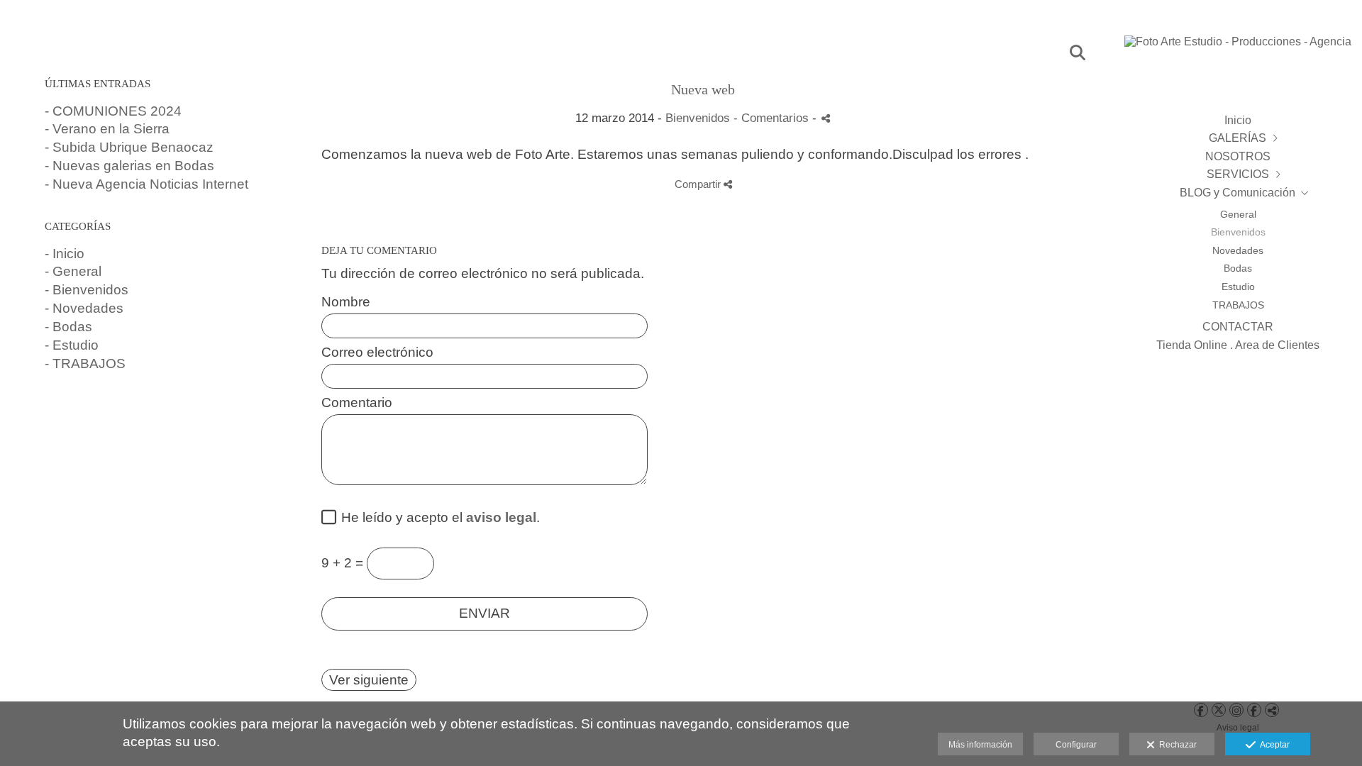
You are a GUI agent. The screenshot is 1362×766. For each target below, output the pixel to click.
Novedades (1237, 250)
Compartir (699, 184)
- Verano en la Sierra (107, 128)
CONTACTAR (1237, 327)
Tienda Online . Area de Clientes (1237, 345)
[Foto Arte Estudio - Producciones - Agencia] (1237, 48)
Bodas (1238, 268)
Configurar (1076, 745)
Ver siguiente (369, 679)
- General (73, 271)
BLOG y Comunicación (1237, 193)
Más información (980, 745)
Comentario (356, 403)
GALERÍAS (1237, 138)
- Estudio (72, 345)
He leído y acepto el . (437, 518)
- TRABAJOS (85, 363)
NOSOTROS (1237, 156)
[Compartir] (825, 118)
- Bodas (68, 326)
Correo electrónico (377, 352)
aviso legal (501, 517)
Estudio (1238, 286)
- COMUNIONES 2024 (113, 111)
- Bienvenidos (86, 289)
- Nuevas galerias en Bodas (129, 165)
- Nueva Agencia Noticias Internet (146, 184)
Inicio (1237, 120)
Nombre (345, 302)
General (1238, 214)
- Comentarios (772, 118)
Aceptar (1273, 745)
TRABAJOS (1238, 305)
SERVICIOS (1238, 174)
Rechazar (1176, 745)
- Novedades (84, 308)
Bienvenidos (1238, 232)
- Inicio (64, 253)
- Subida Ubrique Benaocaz (129, 147)
